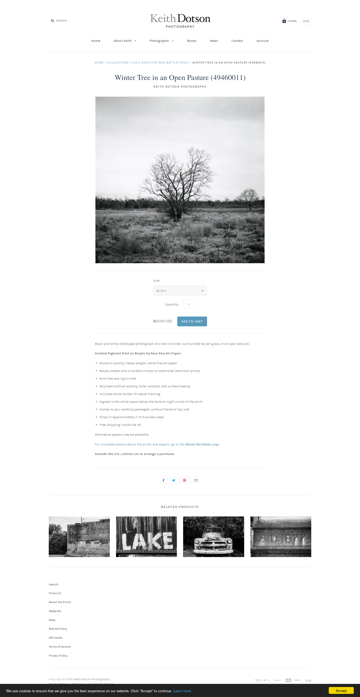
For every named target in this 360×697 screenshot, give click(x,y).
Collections (118, 62)
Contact (237, 41)
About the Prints (60, 602)
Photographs (160, 41)
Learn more (182, 690)
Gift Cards (55, 638)
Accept (341, 690)
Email (195, 480)
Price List (55, 593)
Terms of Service (60, 646)
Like (163, 480)
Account (262, 41)
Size (156, 281)
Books (191, 41)
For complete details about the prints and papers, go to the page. (157, 444)
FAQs (52, 620)
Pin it (184, 480)
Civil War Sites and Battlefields (160, 62)
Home (95, 41)
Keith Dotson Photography (179, 87)
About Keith (123, 41)
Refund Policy (58, 629)
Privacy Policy (58, 655)
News (214, 41)
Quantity (171, 304)
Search (53, 584)
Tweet (173, 480)
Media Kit (55, 611)
